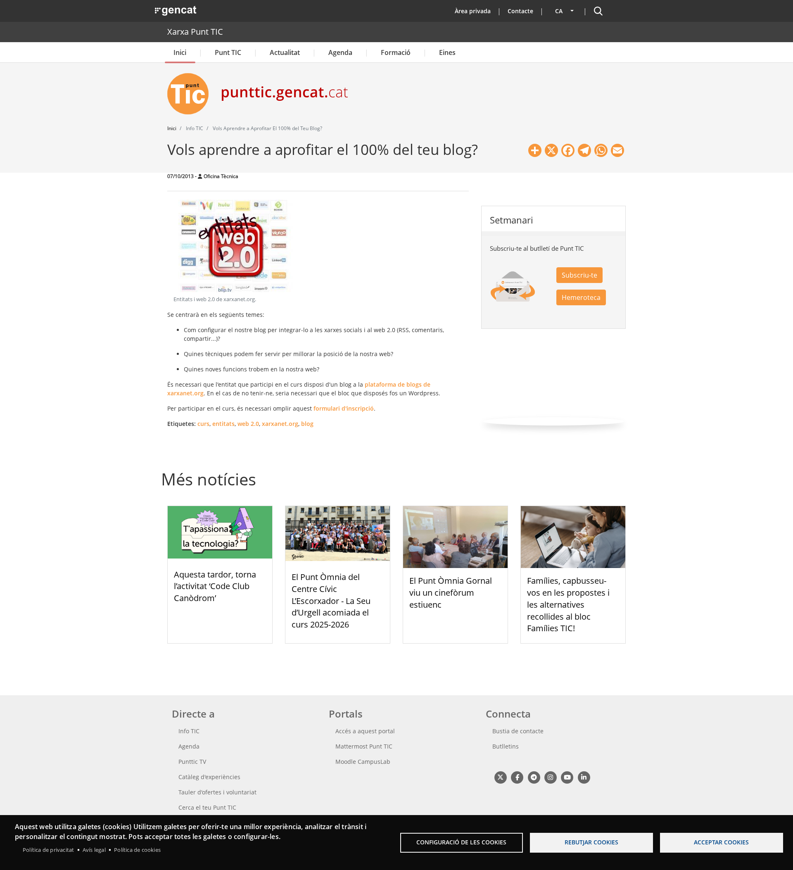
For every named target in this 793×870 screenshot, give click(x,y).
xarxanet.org (280, 424)
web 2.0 (248, 424)
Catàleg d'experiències (209, 777)
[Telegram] (533, 776)
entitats (223, 424)
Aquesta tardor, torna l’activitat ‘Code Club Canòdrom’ (215, 586)
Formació (396, 52)
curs (203, 424)
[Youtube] (567, 776)
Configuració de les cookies (461, 842)
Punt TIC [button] (228, 52)
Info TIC (188, 731)
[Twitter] (500, 776)
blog (307, 424)
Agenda (340, 52)
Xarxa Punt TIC (195, 31)
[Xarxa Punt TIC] (191, 93)
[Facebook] (517, 776)
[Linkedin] (583, 776)
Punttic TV (192, 761)
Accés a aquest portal (365, 731)
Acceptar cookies (721, 842)
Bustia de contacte (518, 731)
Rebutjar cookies (591, 842)
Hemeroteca (581, 297)
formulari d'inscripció (343, 408)
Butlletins (505, 746)
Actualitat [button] (285, 52)
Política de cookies (137, 849)
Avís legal (94, 849)
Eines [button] (447, 52)
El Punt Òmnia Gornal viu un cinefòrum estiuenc (450, 592)
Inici (179, 52)
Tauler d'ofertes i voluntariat (217, 792)
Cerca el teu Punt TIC (207, 807)
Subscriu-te (579, 275)
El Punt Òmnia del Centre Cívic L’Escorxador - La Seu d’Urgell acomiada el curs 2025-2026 (331, 600)
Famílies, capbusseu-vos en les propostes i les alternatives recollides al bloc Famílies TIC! (568, 604)
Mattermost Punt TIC (363, 746)
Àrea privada (473, 11)
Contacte (520, 11)
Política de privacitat (48, 849)
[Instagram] (550, 776)
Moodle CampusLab (362, 761)
